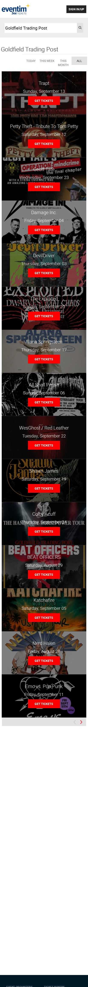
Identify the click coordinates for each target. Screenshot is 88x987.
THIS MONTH (63, 63)
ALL (79, 61)
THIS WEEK (47, 61)
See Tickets (16, 8)
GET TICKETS (44, 101)
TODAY (30, 61)
